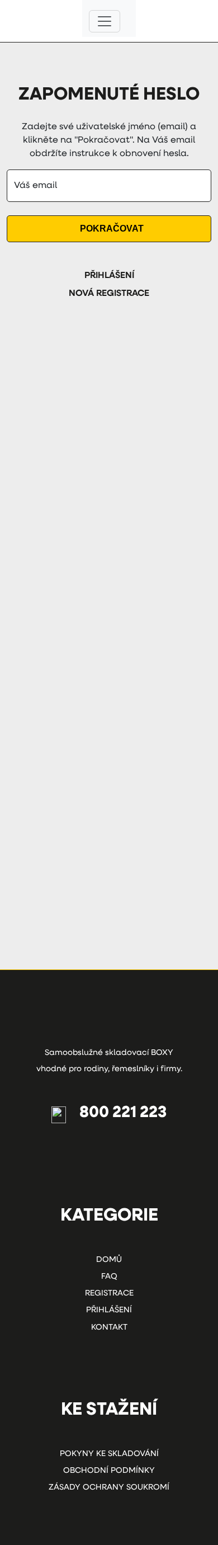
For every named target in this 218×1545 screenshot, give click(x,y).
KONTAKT (109, 1327)
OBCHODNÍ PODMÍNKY (109, 1471)
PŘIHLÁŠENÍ (109, 275)
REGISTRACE (109, 1293)
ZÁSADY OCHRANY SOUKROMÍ (109, 1487)
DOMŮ (109, 1260)
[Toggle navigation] (104, 21)
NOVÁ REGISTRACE (109, 293)
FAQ (109, 1277)
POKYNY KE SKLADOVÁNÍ (109, 1454)
